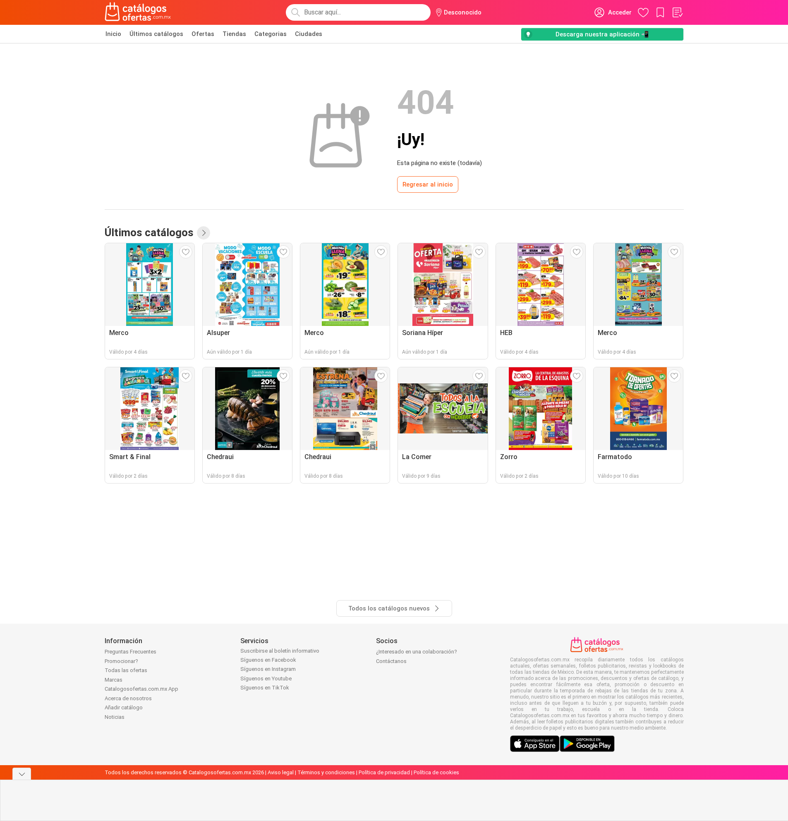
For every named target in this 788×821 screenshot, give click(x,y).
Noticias (115, 717)
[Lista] (677, 12)
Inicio (113, 34)
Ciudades (308, 34)
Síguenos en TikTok (264, 688)
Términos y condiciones (326, 772)
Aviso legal (281, 772)
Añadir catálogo (124, 707)
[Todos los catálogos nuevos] (203, 232)
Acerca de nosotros (128, 698)
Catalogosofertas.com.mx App (141, 689)
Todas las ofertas (126, 670)
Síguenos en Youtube (266, 678)
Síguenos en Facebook (268, 660)
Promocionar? (121, 661)
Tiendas (234, 34)
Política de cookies (436, 772)
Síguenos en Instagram (268, 669)
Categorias (270, 34)
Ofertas (203, 34)
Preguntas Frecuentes (130, 652)
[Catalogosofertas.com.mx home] (138, 12)
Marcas (113, 680)
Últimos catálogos (156, 34)
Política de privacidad (384, 772)
